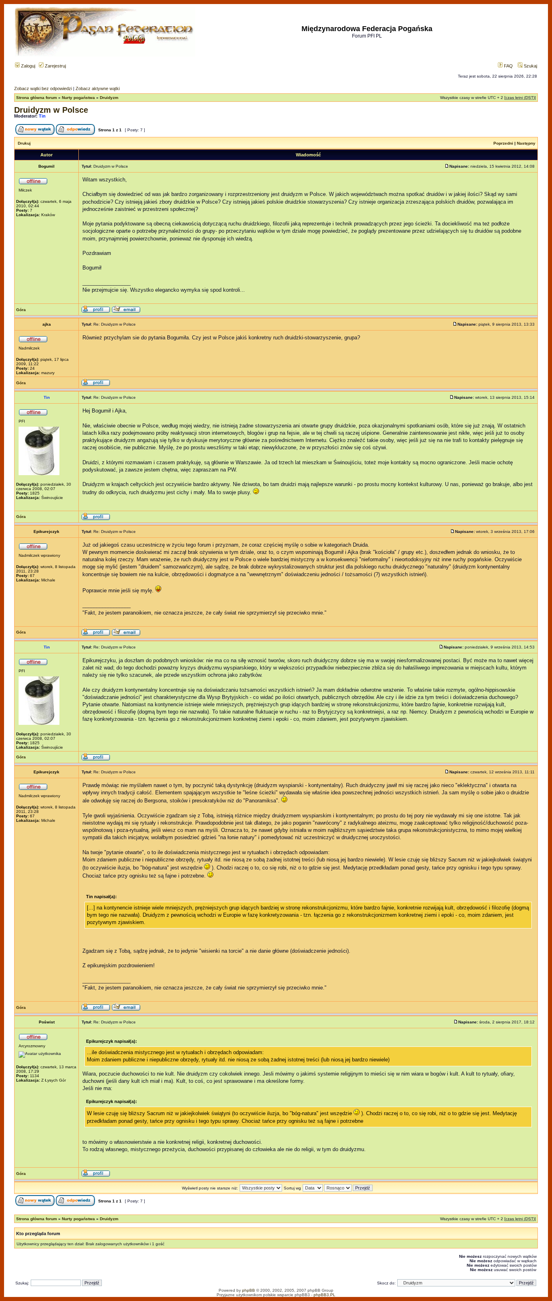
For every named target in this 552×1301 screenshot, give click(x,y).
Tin (42, 116)
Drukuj (24, 143)
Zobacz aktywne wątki (98, 88)
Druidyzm (109, 97)
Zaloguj (27, 65)
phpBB (248, 1290)
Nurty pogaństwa (78, 97)
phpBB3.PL (324, 1295)
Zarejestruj (55, 65)
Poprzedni (503, 143)
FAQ (508, 65)
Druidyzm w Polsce (51, 109)
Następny (526, 143)
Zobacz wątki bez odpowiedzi (43, 88)
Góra (21, 309)
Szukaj (530, 65)
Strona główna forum (36, 97)
